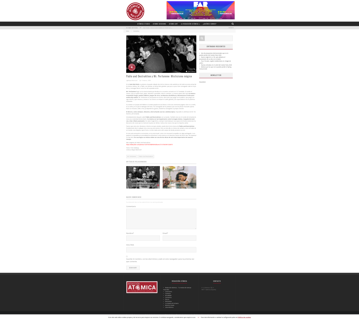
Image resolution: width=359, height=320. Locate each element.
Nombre (130, 233)
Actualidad (168, 295)
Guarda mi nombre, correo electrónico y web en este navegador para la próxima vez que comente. (160, 260)
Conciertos (168, 297)
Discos (167, 299)
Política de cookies (244, 317)
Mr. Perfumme (131, 156)
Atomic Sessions (159, 24)
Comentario (131, 206)
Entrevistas (168, 301)
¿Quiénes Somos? (210, 24)
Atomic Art (173, 24)
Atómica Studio (143, 24)
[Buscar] (233, 24)
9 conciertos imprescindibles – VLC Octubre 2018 (144, 181)
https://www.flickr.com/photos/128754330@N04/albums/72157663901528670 (149, 144)
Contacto (231, 28)
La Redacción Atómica (189, 24)
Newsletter (202, 82)
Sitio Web (130, 245)
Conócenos (168, 291)
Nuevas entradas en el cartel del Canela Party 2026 (157, 28)
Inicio (127, 31)
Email (165, 233)
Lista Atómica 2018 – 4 (179, 182)
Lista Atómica (169, 307)
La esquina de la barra (171, 303)
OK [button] (198, 317)
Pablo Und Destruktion (146, 156)
